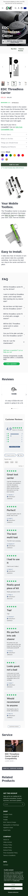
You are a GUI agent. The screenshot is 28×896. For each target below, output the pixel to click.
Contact (5, 865)
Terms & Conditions (9, 855)
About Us (6, 839)
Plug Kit (21, 215)
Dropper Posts (7, 814)
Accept (13, 884)
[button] (2, 67)
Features (21, 48)
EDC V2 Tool (9, 215)
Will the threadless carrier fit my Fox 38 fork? (13, 288)
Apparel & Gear (8, 827)
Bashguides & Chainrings (11, 825)
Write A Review (14, 447)
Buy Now (13, 48)
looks (12, 462)
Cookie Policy (16, 880)
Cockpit (5, 817)
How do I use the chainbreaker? (9, 342)
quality (6, 462)
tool (16, 462)
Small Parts (6, 830)
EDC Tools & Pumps (9, 822)
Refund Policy (7, 850)
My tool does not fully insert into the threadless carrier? (12, 308)
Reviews (20, 50)
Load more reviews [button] (14, 726)
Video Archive (7, 842)
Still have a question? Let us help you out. (13, 351)
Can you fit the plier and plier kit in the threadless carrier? (13, 335)
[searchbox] (10, 455)
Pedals (5, 819)
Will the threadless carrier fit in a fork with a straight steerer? (13, 316)
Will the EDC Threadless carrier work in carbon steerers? (11, 326)
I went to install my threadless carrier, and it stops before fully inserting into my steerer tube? (13, 297)
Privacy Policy (7, 845)
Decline (13, 888)
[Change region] (25, 8)
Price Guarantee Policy (10, 853)
